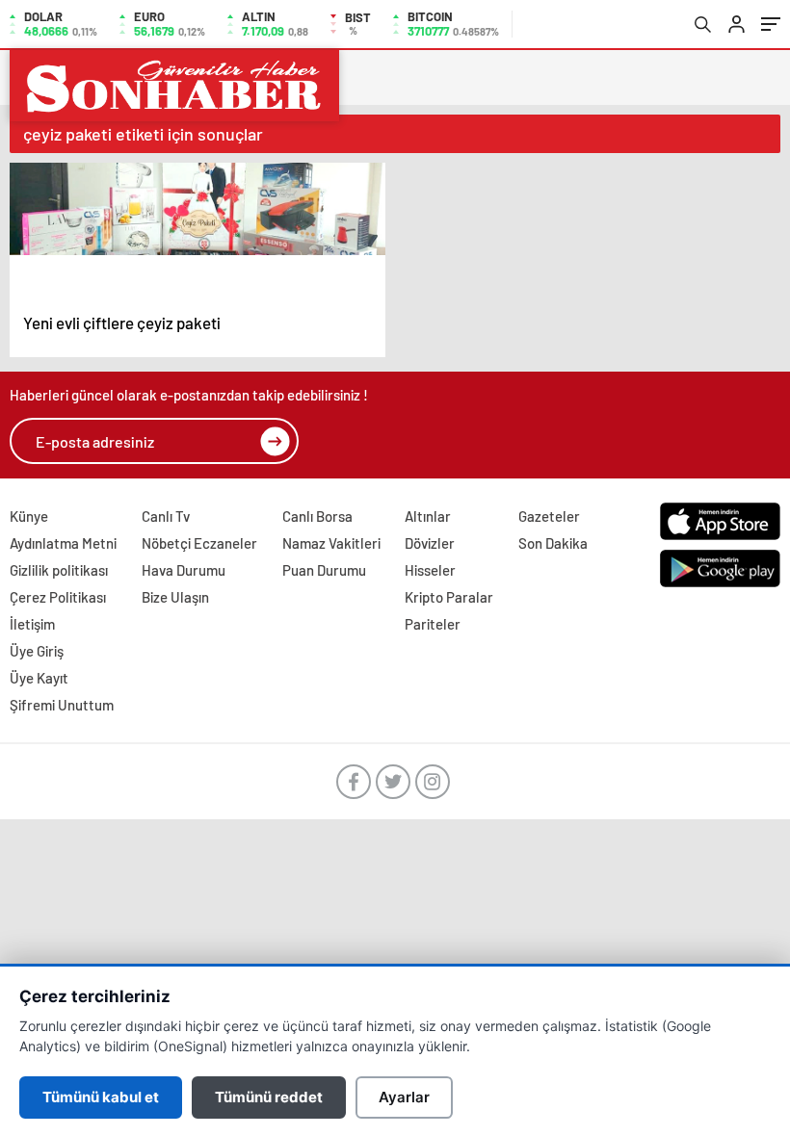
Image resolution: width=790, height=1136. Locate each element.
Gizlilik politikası (59, 570)
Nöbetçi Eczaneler (199, 543)
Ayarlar (404, 1097)
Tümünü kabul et (100, 1097)
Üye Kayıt (39, 677)
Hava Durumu (183, 570)
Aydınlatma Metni (63, 543)
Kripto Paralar (449, 597)
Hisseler (430, 570)
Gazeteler (549, 516)
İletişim (32, 624)
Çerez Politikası (58, 597)
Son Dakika (553, 543)
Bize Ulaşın (175, 597)
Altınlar (428, 516)
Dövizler (430, 543)
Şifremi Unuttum (62, 704)
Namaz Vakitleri (331, 543)
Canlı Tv (166, 516)
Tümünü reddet (269, 1097)
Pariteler (433, 624)
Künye (29, 516)
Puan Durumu (324, 570)
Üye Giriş (37, 650)
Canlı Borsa (317, 516)
